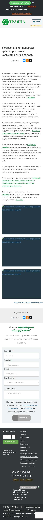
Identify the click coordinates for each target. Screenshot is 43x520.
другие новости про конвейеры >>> (28, 302)
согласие (28, 408)
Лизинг (22, 441)
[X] (30, 60)
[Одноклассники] (27, 60)
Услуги (23, 434)
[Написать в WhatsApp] (33, 3)
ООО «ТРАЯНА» (12, 507)
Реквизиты (24, 444)
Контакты (24, 450)
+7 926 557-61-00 (22, 476)
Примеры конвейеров (28, 453)
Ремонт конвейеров (27, 463)
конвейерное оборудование (23, 329)
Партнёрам (24, 438)
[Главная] (5, 32)
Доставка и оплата (27, 466)
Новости (23, 431)
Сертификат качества (28, 460)
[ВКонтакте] (24, 60)
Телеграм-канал (11, 442)
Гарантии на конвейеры (29, 457)
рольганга (21, 343)
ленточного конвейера (25, 339)
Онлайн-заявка (35, 25)
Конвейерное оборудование (15, 510)
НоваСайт (6, 454)
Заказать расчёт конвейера (21, 13)
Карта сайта (25, 447)
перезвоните (31, 6)
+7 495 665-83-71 (17, 6)
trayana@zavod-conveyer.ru (16, 9)
